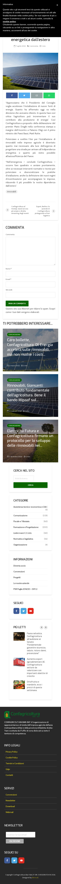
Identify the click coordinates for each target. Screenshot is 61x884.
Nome (8, 269)
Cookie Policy (12, 757)
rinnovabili (11, 191)
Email (8, 279)
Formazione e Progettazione (25, 527)
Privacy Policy (11, 751)
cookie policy (9, 21)
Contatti (9, 775)
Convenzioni (19, 571)
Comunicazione (14, 334)
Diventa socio (19, 565)
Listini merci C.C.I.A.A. (22, 533)
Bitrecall (35, 877)
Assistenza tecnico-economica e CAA (30, 507)
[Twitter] (24, 611)
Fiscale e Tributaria (21, 521)
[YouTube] (31, 611)
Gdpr (8, 769)
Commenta (33, 46)
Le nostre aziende (21, 583)
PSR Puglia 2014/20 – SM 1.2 (25, 589)
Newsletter (10, 800)
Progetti (16, 577)
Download (10, 806)
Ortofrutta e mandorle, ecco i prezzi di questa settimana (34, 686)
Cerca (30, 485)
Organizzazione (20, 544)
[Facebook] (16, 611)
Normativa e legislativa (23, 539)
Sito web (9, 290)
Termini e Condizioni (15, 763)
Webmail (9, 812)
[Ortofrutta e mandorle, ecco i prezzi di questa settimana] (19, 684)
